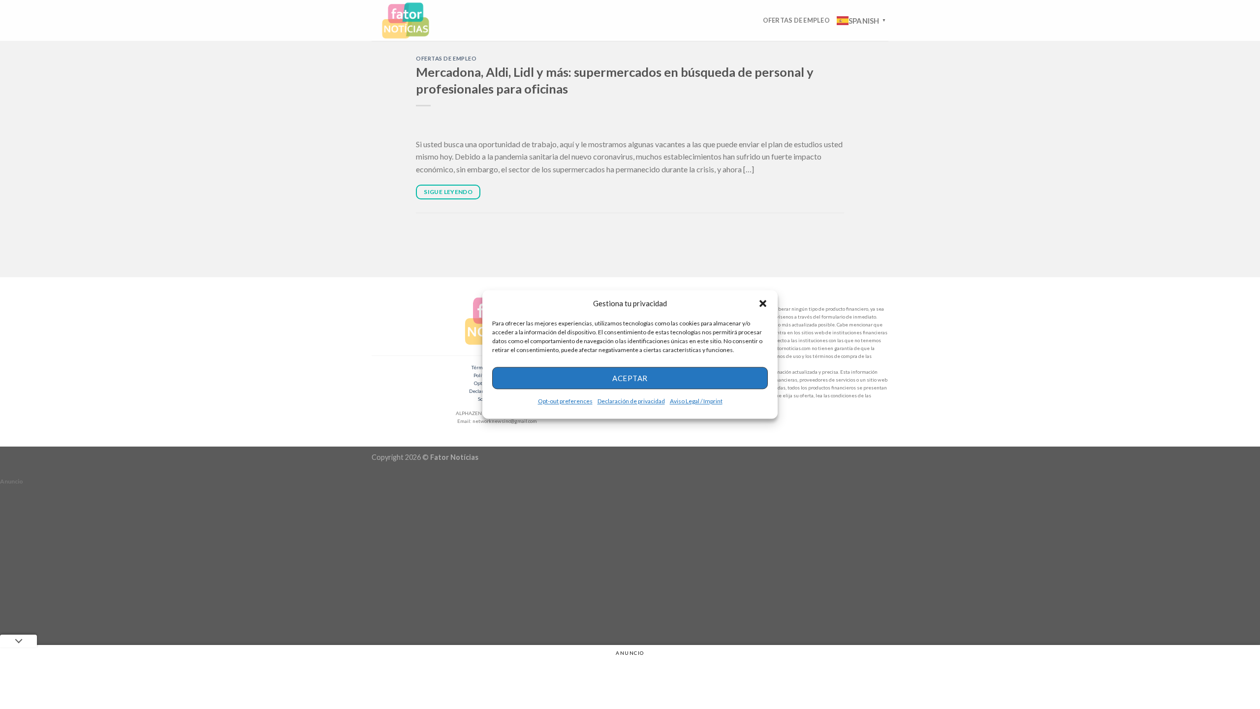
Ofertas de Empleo (796, 20)
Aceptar (629, 378)
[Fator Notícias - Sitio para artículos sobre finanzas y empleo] (415, 20)
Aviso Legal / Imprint (696, 401)
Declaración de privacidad (631, 401)
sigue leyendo (448, 191)
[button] (763, 303)
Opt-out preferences (565, 401)
